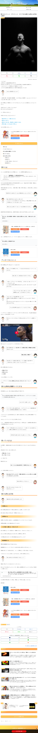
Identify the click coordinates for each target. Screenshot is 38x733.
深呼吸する (7, 159)
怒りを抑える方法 (6, 155)
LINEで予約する (18, 731)
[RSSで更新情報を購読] (28, 642)
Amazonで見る (15, 135)
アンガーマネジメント (7, 149)
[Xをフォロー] (28, 638)
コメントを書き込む (19, 716)
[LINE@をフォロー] (28, 640)
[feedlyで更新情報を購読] (10, 642)
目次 (18, 143)
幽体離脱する (7, 163)
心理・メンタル (4, 624)
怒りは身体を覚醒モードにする (9, 151)
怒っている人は (6, 153)
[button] (31, 76)
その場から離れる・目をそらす (11, 161)
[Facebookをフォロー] (10, 640)
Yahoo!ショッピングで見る (15, 231)
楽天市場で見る (25, 135)
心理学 (9, 624)
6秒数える (7, 157)
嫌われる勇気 (13, 249)
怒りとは (5, 146)
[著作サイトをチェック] (10, 638)
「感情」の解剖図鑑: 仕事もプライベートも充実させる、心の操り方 (23, 226)
